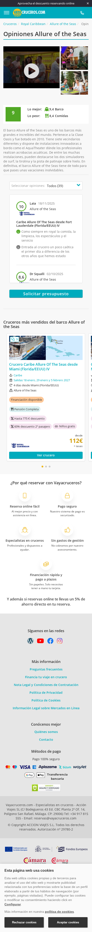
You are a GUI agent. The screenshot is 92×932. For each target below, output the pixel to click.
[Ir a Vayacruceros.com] (29, 12)
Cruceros (10, 24)
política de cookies (59, 911)
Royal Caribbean (33, 24)
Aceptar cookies (68, 922)
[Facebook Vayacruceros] (50, 642)
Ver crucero (46, 455)
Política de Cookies (46, 700)
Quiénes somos (46, 732)
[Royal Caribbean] (26, 213)
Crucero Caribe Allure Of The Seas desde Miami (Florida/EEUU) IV (43, 366)
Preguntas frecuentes (46, 669)
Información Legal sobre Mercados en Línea (46, 708)
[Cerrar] (88, 3)
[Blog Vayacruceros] (30, 642)
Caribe (18, 375)
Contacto (46, 739)
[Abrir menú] (8, 12)
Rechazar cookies (24, 922)
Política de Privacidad (46, 692)
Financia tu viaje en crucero (46, 677)
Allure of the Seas (63, 24)
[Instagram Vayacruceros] (60, 642)
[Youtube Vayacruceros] (40, 642)
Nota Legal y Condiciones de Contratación (46, 685)
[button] (42, 466)
